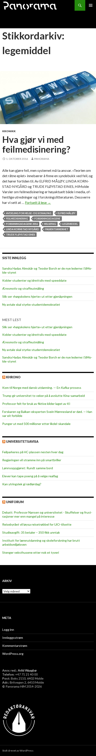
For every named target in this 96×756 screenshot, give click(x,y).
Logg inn (8, 629)
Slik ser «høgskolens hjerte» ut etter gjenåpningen (37, 296)
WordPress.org (12, 654)
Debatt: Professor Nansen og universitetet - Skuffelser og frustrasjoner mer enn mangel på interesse (47, 514)
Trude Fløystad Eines (20, 234)
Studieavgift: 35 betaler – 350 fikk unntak (31, 532)
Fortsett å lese (38, 202)
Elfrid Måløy (66, 213)
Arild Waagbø (27, 670)
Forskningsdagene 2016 (22, 223)
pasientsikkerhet (56, 229)
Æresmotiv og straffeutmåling (23, 288)
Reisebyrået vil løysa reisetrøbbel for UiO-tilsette (36, 524)
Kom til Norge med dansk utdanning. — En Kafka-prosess (41, 387)
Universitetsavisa (22, 441)
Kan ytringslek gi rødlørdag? (21, 484)
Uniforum (15, 502)
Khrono (13, 377)
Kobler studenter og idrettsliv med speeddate (34, 280)
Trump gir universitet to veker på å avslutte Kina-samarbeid (43, 395)
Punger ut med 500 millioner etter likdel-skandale (36, 424)
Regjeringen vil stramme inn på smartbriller (31, 460)
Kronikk (9, 131)
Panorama (41, 158)
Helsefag (50, 223)
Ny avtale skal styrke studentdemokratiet (31, 304)
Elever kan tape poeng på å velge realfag (30, 476)
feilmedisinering (17, 218)
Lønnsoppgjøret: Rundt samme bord (27, 468)
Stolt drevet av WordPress (17, 750)
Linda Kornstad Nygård (22, 229)
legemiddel (70, 223)
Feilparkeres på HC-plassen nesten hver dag (32, 452)
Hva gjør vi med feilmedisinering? (36, 144)
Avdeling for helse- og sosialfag (28, 213)
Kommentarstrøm (14, 645)
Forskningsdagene (47, 218)
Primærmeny (90, 5)
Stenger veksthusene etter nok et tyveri (30, 552)
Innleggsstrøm (12, 637)
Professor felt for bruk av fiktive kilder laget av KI (36, 404)
